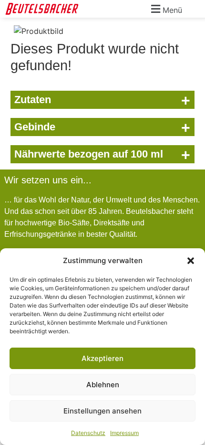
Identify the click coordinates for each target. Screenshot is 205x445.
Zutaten (102, 100)
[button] (190, 260)
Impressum (124, 432)
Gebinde (102, 127)
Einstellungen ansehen (102, 410)
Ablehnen (102, 384)
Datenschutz (88, 432)
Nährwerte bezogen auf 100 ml (102, 154)
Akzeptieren (102, 358)
